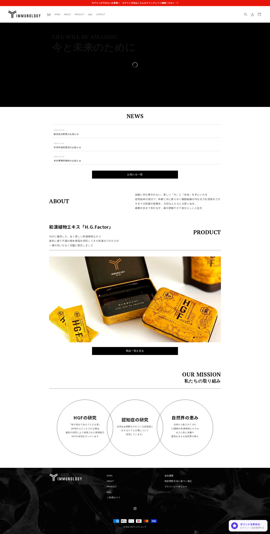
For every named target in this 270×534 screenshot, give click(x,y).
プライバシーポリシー (176, 486)
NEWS (109, 475)
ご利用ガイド (113, 497)
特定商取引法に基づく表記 (178, 481)
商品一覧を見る (135, 350)
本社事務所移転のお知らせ (67, 160)
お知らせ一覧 (135, 174)
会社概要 (169, 475)
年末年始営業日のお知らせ (67, 147)
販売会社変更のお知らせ (66, 134)
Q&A (109, 492)
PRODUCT (111, 486)
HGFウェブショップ (138, 527)
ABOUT (110, 481)
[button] (245, 14)
